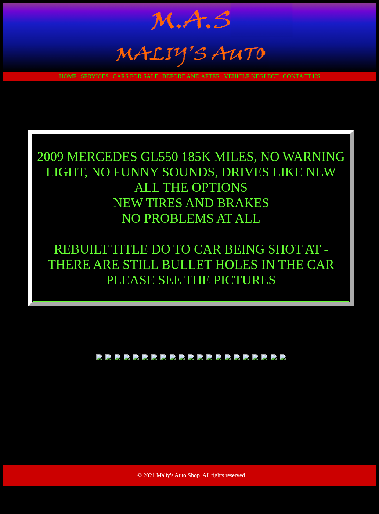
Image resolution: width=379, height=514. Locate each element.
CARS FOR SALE (134, 76)
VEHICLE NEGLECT (251, 76)
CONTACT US (301, 76)
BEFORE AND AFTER (191, 76)
